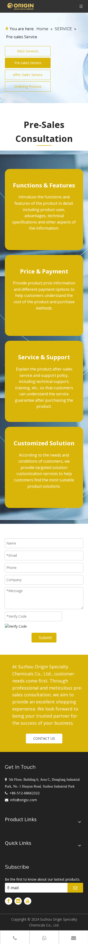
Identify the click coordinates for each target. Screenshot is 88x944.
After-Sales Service (28, 74)
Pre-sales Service (27, 62)
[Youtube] (27, 901)
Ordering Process (28, 86)
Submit (45, 637)
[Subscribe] (75, 888)
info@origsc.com (23, 800)
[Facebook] (8, 901)
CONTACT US (44, 738)
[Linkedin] (18, 901)
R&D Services (28, 51)
